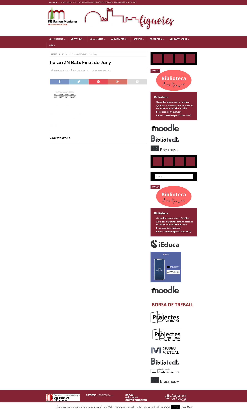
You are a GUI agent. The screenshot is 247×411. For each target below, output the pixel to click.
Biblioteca (161, 97)
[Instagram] (181, 2)
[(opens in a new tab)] (174, 90)
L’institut (57, 39)
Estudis (77, 39)
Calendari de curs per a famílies (172, 102)
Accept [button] (176, 407)
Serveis (138, 39)
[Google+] (190, 58)
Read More (187, 407)
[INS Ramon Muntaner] (123, 29)
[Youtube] (198, 2)
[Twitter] (187, 2)
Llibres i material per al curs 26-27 (173, 115)
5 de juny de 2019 (61, 70)
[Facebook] (192, 2)
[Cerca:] (174, 176)
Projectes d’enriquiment (168, 112)
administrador (79, 70)
